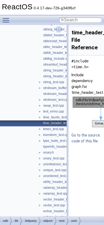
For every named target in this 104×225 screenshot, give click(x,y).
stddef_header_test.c (58, 35)
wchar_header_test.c (58, 211)
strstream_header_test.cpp (62, 94)
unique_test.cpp (54, 170)
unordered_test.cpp (57, 176)
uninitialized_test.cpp (58, 164)
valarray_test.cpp (55, 193)
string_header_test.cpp (60, 76)
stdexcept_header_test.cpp (62, 41)
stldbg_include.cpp (57, 59)
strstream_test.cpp (56, 100)
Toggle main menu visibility (7, 20)
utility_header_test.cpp (59, 182)
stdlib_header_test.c (58, 53)
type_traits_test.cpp (57, 141)
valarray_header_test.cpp (61, 188)
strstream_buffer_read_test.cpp (65, 88)
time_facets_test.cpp (58, 117)
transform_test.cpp (56, 135)
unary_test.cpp (54, 158)
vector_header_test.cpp (60, 199)
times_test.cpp (53, 129)
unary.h (48, 152)
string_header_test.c (58, 70)
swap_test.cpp (53, 105)
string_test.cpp (53, 82)
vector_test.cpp (54, 205)
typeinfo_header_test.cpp (61, 146)
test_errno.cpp (53, 111)
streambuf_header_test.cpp (63, 64)
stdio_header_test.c (57, 47)
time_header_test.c (57, 123)
